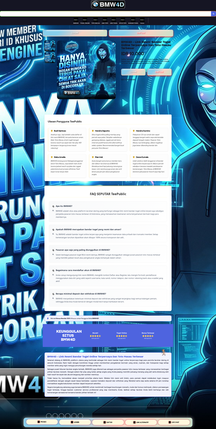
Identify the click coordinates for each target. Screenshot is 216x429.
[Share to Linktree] (61, 416)
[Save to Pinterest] (67, 416)
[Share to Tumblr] (80, 416)
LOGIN (75, 33)
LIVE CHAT (175, 422)
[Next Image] (114, 70)
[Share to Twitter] (49, 416)
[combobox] (105, 13)
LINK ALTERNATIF (142, 421)
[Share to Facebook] (55, 416)
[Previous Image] (59, 70)
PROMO (43, 422)
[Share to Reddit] (74, 416)
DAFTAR (141, 33)
